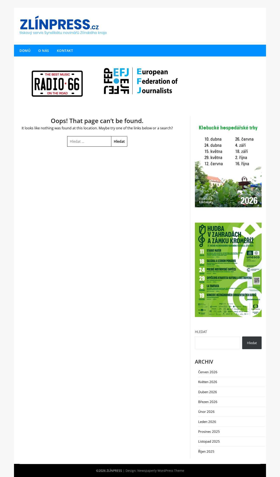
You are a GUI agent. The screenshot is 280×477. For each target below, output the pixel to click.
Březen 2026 (207, 402)
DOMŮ (24, 50)
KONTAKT (65, 50)
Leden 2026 (207, 421)
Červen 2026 (207, 372)
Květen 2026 (207, 382)
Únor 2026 (206, 411)
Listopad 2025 (209, 441)
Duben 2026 (207, 392)
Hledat (201, 331)
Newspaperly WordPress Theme (160, 470)
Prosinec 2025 (209, 431)
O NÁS (43, 50)
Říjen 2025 (206, 451)
